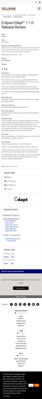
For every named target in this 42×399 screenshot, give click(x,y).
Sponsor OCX (21, 288)
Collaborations (21, 321)
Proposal (9, 189)
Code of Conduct (21, 343)
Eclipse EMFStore (10, 229)
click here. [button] (6, 396)
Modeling (6, 257)
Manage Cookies (21, 348)
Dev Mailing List (11, 185)
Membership (21, 323)
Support (21, 366)
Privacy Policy (21, 336)
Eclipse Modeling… (10, 221)
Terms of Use (21, 338)
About (21, 316)
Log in (3, 166)
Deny (31, 385)
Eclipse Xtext (9, 223)
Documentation (11, 181)
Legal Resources (21, 346)
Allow (36, 385)
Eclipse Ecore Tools (11, 225)
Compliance (21, 341)
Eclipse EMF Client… (11, 231)
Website (8, 177)
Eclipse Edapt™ (32, 15)
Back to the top (21, 297)
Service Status (21, 361)
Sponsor (21, 325)
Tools (12, 257)
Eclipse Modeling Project (19, 15)
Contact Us (21, 363)
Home (3, 15)
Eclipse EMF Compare (12, 227)
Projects (9, 15)
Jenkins (6, 263)
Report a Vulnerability (21, 359)
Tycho (12, 263)
